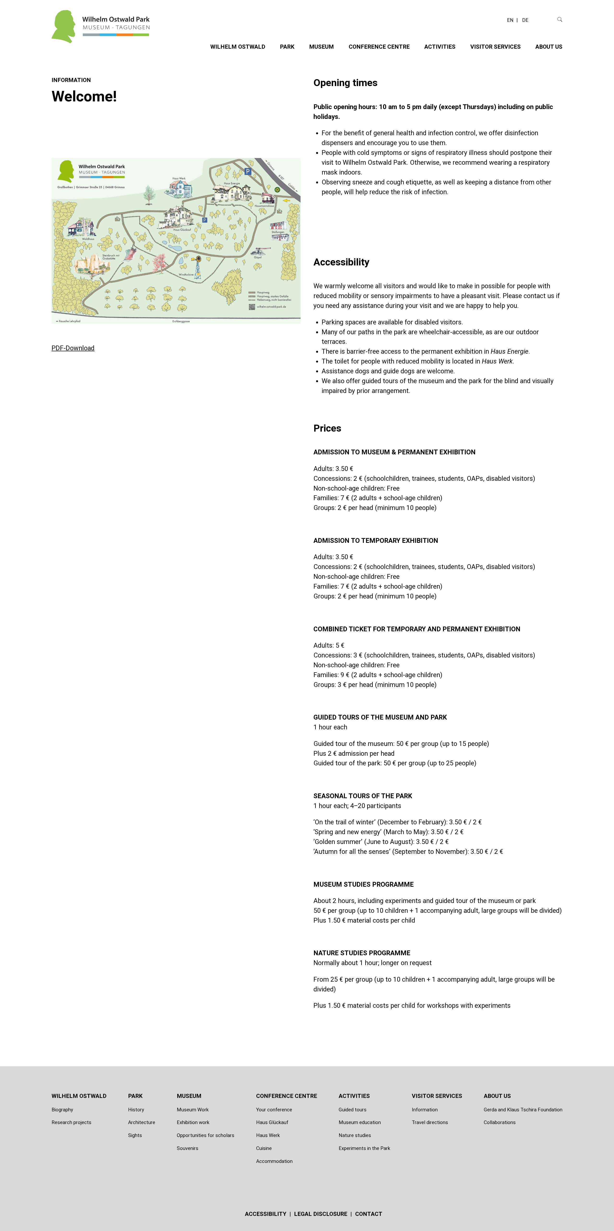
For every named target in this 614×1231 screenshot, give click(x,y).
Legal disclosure (321, 1214)
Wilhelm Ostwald (237, 46)
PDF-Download (73, 348)
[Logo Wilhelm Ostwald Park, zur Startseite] (101, 37)
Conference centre (379, 46)
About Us (548, 46)
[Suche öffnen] (559, 19)
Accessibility (266, 1214)
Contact (368, 1214)
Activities (439, 46)
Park (287, 46)
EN (511, 20)
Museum (321, 46)
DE (525, 20)
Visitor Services (495, 46)
